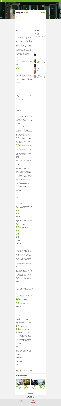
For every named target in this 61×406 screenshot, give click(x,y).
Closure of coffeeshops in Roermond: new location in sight (18, 387)
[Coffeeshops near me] (58, 1)
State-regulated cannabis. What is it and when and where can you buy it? (42, 387)
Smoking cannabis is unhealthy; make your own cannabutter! (26, 387)
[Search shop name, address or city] (57, 1)
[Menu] (60, 1)
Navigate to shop (22, 16)
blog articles (24, 377)
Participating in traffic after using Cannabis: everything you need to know (34, 387)
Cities (20, 402)
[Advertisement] (30, 23)
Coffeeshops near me (22, 400)
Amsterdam (21, 13)
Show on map (43, 12)
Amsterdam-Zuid (24, 13)
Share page (17, 16)
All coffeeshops (21, 401)
